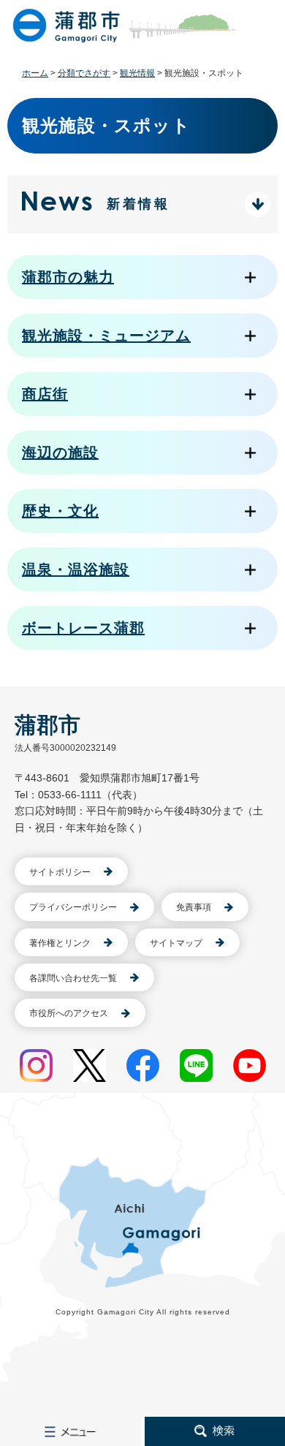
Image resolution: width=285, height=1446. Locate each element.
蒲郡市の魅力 (68, 277)
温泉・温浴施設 (75, 569)
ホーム (35, 73)
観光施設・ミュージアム (106, 336)
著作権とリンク (60, 943)
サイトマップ (176, 943)
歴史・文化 (60, 511)
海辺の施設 (60, 452)
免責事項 (193, 907)
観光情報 (137, 73)
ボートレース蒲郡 (83, 628)
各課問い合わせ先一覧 (73, 978)
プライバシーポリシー (73, 907)
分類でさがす (84, 73)
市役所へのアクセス (68, 1013)
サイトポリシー (60, 872)
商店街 (45, 394)
